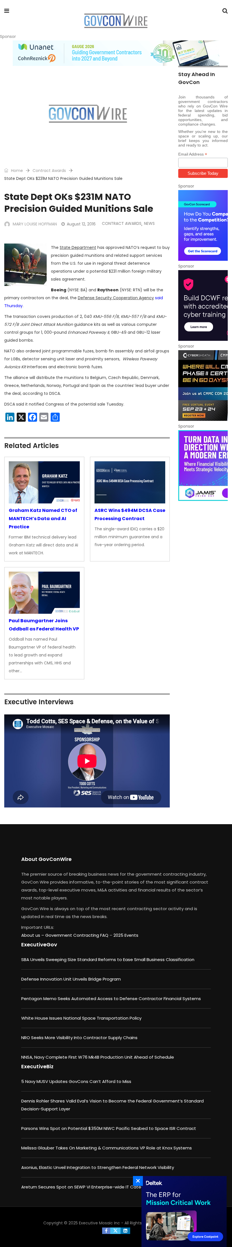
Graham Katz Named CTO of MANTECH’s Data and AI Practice (43, 518)
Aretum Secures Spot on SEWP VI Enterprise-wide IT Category (86, 1187)
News (149, 223)
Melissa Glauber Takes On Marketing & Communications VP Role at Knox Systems (106, 1148)
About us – (33, 935)
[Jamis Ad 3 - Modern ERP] (203, 465)
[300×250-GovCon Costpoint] (182, 1211)
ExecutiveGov (39, 944)
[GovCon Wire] (115, 21)
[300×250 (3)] (203, 305)
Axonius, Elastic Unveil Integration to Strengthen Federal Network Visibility (97, 1167)
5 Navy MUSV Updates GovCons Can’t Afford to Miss (76, 1081)
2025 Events (125, 935)
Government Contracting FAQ (77, 935)
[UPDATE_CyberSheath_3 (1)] (203, 385)
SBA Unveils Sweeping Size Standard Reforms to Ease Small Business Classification (107, 959)
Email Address (192, 154)
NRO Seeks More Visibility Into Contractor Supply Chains (79, 1038)
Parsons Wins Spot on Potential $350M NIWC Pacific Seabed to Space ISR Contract (108, 1128)
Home (16, 170)
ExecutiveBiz (37, 1066)
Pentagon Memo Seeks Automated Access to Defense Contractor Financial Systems (111, 999)
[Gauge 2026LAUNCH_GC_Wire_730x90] (116, 53)
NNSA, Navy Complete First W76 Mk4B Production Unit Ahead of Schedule (97, 1057)
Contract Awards (49, 170)
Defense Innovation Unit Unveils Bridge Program (71, 979)
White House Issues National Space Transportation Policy (81, 1018)
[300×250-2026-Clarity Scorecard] (203, 225)
